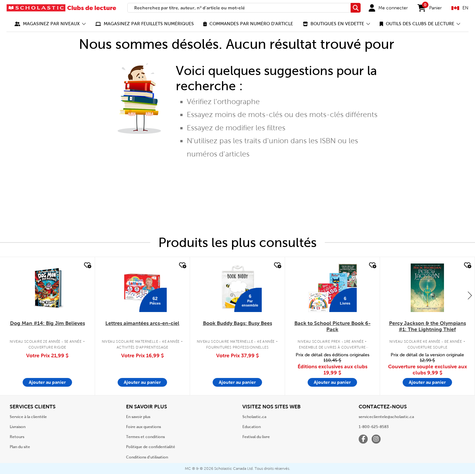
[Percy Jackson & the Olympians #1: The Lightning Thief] (427, 288)
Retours (17, 437)
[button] (50, 23)
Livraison (18, 427)
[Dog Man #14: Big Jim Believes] (47, 288)
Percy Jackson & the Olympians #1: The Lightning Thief (427, 326)
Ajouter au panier (47, 382)
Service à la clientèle (28, 417)
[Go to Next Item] (469, 295)
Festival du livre (256, 437)
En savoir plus (138, 417)
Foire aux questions (143, 427)
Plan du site (20, 447)
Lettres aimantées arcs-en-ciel (142, 323)
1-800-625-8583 (374, 427)
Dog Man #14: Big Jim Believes (47, 323)
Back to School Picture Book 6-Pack (332, 326)
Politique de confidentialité (150, 447)
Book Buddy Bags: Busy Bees (237, 323)
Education (251, 427)
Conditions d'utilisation (147, 457)
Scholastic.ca (254, 417)
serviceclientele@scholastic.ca (386, 417)
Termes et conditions (145, 437)
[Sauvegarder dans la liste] (86, 265)
